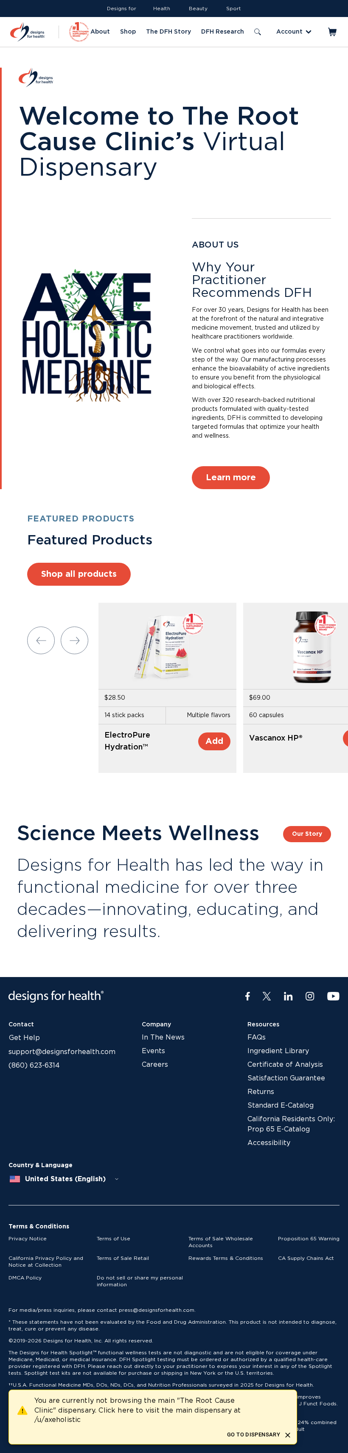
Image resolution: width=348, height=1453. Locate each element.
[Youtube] (333, 996)
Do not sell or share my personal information (140, 1281)
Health (161, 8)
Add (214, 741)
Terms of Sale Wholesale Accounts (220, 1242)
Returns (260, 1091)
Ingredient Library (278, 1051)
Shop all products (79, 574)
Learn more (231, 477)
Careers (155, 1064)
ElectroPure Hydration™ (127, 741)
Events (153, 1051)
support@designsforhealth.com (61, 1051)
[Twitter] (266, 996)
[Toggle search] (257, 31)
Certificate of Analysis (285, 1064)
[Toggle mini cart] (333, 32)
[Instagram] (310, 996)
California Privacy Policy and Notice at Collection (45, 1262)
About (100, 32)
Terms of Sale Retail (123, 1258)
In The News (163, 1037)
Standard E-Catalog (280, 1105)
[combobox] (64, 1179)
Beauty (198, 8)
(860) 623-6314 (34, 1065)
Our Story (307, 834)
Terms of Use (113, 1238)
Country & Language (40, 1165)
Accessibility (268, 1143)
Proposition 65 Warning (309, 1238)
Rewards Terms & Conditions (225, 1258)
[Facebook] (247, 996)
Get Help (24, 1037)
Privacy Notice (27, 1238)
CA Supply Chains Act (306, 1258)
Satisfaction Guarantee (286, 1078)
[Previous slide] (41, 640)
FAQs (256, 1037)
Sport (233, 8)
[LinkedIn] (288, 996)
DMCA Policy (25, 1277)
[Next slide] (74, 640)
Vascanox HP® (276, 738)
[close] (287, 1435)
